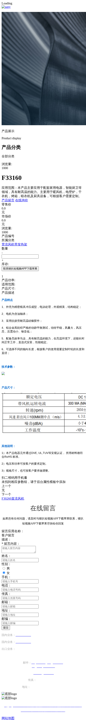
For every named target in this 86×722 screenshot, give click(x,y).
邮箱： (6, 602)
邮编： (6, 618)
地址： (6, 610)
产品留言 (8, 200)
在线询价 (21, 200)
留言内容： (11, 543)
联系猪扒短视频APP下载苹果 (20, 268)
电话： (6, 585)
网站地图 (8, 718)
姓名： (6, 555)
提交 (5, 627)
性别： (6, 564)
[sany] (6, 7)
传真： (6, 593)
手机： (6, 577)
